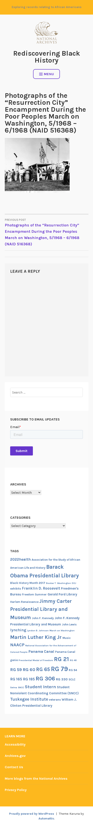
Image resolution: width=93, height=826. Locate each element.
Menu (49, 74)
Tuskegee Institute (29, 699)
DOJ (74, 583)
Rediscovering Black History (46, 56)
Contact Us (14, 767)
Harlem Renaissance (24, 601)
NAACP (17, 644)
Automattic (46, 818)
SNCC (21, 687)
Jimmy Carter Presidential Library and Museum (41, 609)
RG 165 (16, 679)
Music (67, 638)
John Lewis (69, 624)
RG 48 (73, 660)
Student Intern (40, 686)
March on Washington (62, 630)
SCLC (72, 679)
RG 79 (59, 669)
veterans (55, 699)
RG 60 (29, 669)
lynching (18, 630)
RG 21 (61, 659)
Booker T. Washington (58, 583)
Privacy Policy (16, 790)
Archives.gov (15, 756)
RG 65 (43, 669)
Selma (13, 687)
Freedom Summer (34, 594)
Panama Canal (41, 651)
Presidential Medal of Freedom (36, 660)
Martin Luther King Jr (36, 637)
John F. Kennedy (43, 618)
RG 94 (73, 670)
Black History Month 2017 (27, 583)
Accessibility (15, 744)
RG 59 (16, 669)
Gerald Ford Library (62, 594)
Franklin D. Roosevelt (41, 588)
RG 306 (45, 678)
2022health (20, 559)
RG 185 (29, 679)
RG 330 (62, 679)
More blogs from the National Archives (36, 778)
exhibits (15, 588)
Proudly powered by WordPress (31, 814)
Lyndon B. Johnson (38, 630)
